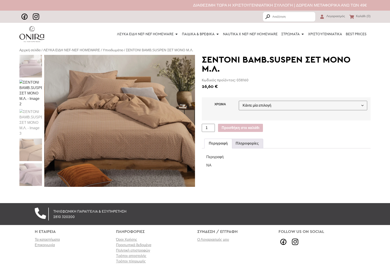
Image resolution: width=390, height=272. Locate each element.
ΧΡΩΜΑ (220, 104)
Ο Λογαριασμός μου (213, 240)
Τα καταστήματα (47, 240)
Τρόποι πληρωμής (131, 261)
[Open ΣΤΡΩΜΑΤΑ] (302, 34)
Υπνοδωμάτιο (113, 50)
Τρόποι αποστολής (131, 256)
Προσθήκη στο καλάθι (240, 128)
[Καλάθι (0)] (352, 17)
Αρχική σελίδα (30, 50)
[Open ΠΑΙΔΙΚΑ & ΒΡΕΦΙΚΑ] (217, 34)
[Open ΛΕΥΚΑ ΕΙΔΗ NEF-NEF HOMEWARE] (176, 34)
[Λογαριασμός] (322, 17)
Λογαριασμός (335, 16)
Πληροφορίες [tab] (247, 143)
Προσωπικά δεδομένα (133, 245)
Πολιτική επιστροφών (133, 250)
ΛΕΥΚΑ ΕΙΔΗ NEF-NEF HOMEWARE (71, 50)
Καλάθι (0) (363, 16)
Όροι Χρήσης (126, 240)
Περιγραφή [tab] (218, 143)
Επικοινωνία (45, 245)
